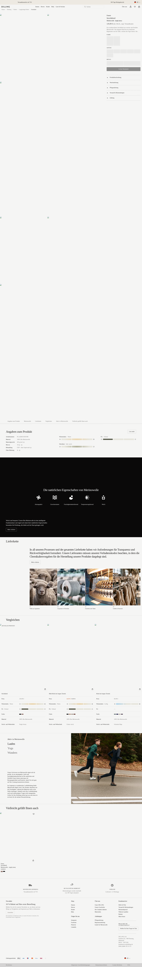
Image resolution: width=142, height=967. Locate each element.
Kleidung (9, 9)
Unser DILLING (99, 905)
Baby (52, 6)
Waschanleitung (114, 82)
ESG (129, 965)
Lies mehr (132, 431)
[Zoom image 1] (23, 47)
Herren (43, 6)
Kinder (48, 6)
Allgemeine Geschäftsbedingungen (80, 965)
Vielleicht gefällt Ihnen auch (80, 421)
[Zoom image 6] (47, 351)
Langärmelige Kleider (24, 9)
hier (17, 917)
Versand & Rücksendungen (117, 93)
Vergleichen (48, 421)
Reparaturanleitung (100, 922)
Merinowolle (27, 421)
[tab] (11, 744)
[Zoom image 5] (71, 250)
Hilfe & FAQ (122, 905)
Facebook (73, 922)
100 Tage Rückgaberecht (117, 2)
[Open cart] (139, 6)
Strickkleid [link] (33, 9)
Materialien (98, 912)
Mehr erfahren (11, 529)
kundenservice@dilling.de (126, 944)
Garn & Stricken (60, 6)
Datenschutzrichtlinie (101, 965)
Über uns (124, 6)
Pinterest (73, 925)
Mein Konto (122, 916)
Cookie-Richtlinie (117, 965)
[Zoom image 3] (47, 149)
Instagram (74, 920)
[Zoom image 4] (23, 250)
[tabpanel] (106, 768)
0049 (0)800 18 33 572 (125, 946)
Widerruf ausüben (123, 912)
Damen (37, 6)
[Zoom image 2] (71, 47)
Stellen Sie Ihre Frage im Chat (128, 928)
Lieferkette (38, 421)
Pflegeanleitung (114, 87)
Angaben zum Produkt (13, 421)
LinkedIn (73, 927)
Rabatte (121, 914)
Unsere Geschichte (100, 907)
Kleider (15, 9)
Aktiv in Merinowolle (62, 421)
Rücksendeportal (123, 909)
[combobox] (137, 2)
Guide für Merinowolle (101, 925)
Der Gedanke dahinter (101, 909)
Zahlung (112, 98)
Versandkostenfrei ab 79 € (25, 2)
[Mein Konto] (130, 6)
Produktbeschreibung (115, 77)
